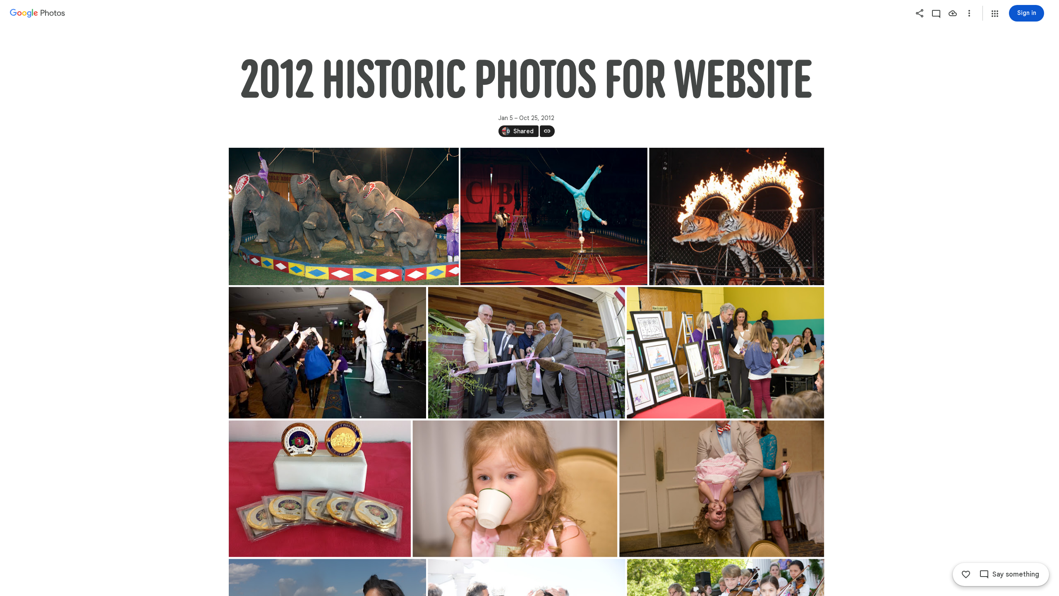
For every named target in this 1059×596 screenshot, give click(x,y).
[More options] (969, 13)
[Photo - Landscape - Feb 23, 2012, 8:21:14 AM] (320, 489)
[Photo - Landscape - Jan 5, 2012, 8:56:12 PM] (553, 216)
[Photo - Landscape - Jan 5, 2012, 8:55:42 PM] (344, 216)
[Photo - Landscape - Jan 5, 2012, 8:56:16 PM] (736, 216)
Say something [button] (1015, 574)
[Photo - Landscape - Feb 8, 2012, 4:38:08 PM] (526, 352)
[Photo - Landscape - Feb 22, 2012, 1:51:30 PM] (725, 352)
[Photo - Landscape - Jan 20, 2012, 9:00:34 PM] (327, 352)
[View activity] (936, 13)
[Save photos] (952, 13)
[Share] (919, 13)
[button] (995, 13)
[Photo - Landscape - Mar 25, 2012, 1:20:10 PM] (514, 489)
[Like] (966, 574)
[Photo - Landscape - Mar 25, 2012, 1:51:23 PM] (721, 489)
